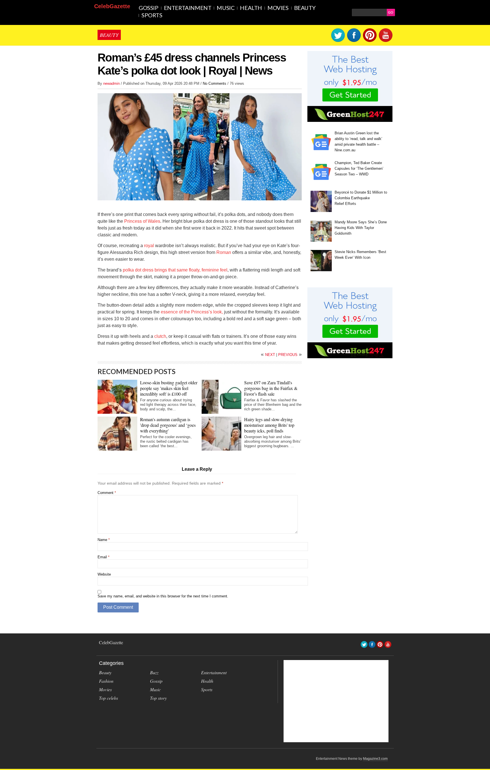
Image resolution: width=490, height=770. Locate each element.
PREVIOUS (290, 355)
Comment (107, 493)
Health (251, 7)
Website (104, 574)
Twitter (338, 35)
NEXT (268, 355)
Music (226, 7)
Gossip (149, 7)
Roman (223, 252)
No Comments (214, 83)
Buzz (154, 672)
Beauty (305, 7)
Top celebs (108, 698)
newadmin (112, 83)
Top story (158, 698)
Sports (151, 15)
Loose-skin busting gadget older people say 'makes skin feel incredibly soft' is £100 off (168, 388)
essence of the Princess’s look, (192, 311)
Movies (278, 7)
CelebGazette (112, 6)
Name (104, 540)
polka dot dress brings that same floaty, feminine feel (175, 270)
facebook (354, 35)
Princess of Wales (142, 221)
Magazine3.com (375, 759)
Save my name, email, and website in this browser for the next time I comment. (163, 596)
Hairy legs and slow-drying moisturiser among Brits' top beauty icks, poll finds (269, 425)
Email (103, 557)
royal (149, 245)
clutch (160, 336)
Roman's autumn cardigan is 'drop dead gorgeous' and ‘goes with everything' (168, 425)
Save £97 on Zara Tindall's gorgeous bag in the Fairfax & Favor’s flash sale (270, 388)
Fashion (106, 681)
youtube (385, 35)
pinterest (370, 35)
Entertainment (188, 7)
